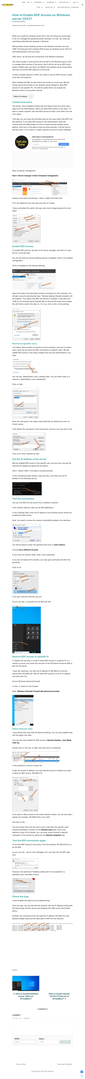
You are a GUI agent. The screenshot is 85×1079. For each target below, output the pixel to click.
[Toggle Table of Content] (30, 96)
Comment (16, 1015)
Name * (17, 1039)
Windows (14, 970)
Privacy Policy (21, 1064)
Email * (42, 1039)
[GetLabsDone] (7, 5)
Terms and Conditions (64, 1064)
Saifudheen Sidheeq (19, 21)
